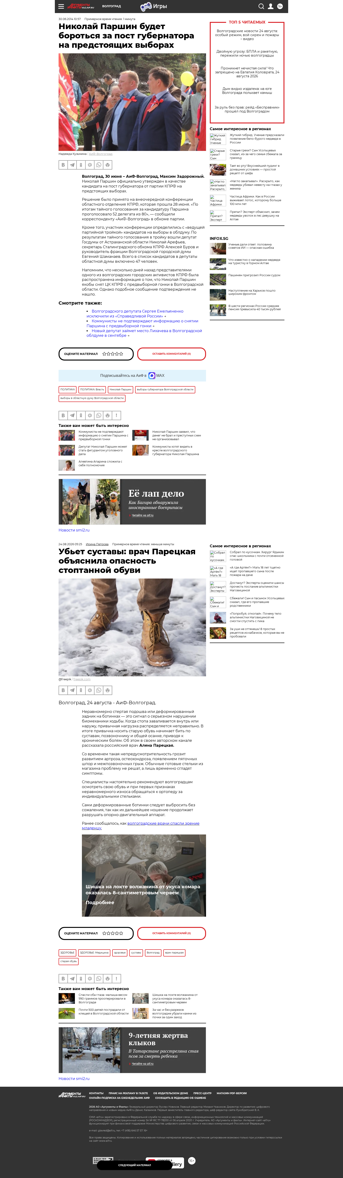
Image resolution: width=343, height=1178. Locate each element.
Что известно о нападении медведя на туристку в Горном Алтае (254, 261)
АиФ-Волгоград (100, 154)
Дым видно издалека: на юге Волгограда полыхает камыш (247, 91)
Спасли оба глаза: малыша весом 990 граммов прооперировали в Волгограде (103, 998)
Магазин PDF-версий (232, 1093)
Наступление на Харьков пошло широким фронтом (252, 292)
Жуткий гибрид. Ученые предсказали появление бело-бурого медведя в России (257, 138)
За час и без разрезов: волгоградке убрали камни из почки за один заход (174, 1013)
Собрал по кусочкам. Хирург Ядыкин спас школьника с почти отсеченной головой (257, 555)
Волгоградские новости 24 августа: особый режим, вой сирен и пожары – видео (247, 35)
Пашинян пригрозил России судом (254, 275)
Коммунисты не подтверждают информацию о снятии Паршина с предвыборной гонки (142, 323)
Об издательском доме (170, 1093)
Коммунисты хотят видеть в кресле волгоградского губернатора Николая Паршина (175, 450)
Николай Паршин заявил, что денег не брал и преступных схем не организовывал (176, 435)
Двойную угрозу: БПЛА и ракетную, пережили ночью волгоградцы (247, 54)
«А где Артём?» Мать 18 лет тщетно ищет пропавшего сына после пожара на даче (255, 571)
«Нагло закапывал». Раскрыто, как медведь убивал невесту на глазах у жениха (256, 184)
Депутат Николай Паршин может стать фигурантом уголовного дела (103, 450)
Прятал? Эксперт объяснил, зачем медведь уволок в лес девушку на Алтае (255, 215)
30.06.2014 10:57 (70, 19)
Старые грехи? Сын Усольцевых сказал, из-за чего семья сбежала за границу (256, 154)
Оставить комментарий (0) (171, 353)
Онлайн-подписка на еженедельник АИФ (119, 1098)
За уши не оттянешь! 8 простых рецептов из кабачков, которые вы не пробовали (257, 632)
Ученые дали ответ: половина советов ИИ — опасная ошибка (251, 246)
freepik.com (82, 679)
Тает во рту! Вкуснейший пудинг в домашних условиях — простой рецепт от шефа (255, 169)
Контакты (96, 1093)
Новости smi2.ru (74, 530)
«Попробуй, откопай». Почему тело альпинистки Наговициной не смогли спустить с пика (255, 617)
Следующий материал (134, 1165)
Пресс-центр (202, 1093)
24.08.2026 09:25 (70, 544)
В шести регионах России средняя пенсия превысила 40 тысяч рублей (254, 307)
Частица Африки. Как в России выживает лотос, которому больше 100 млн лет (255, 200)
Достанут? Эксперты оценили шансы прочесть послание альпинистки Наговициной (257, 586)
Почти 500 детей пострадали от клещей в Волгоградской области (104, 1011)
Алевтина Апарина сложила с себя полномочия (100, 463)
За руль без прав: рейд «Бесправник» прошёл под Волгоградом (247, 109)
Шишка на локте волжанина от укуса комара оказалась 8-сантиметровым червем (143, 889)
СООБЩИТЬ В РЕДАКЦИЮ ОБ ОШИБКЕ (180, 1098)
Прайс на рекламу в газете (128, 1093)
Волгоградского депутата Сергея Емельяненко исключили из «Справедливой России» (135, 313)
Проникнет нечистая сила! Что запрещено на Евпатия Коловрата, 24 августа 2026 (247, 72)
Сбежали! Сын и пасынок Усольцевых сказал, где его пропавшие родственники (257, 601)
